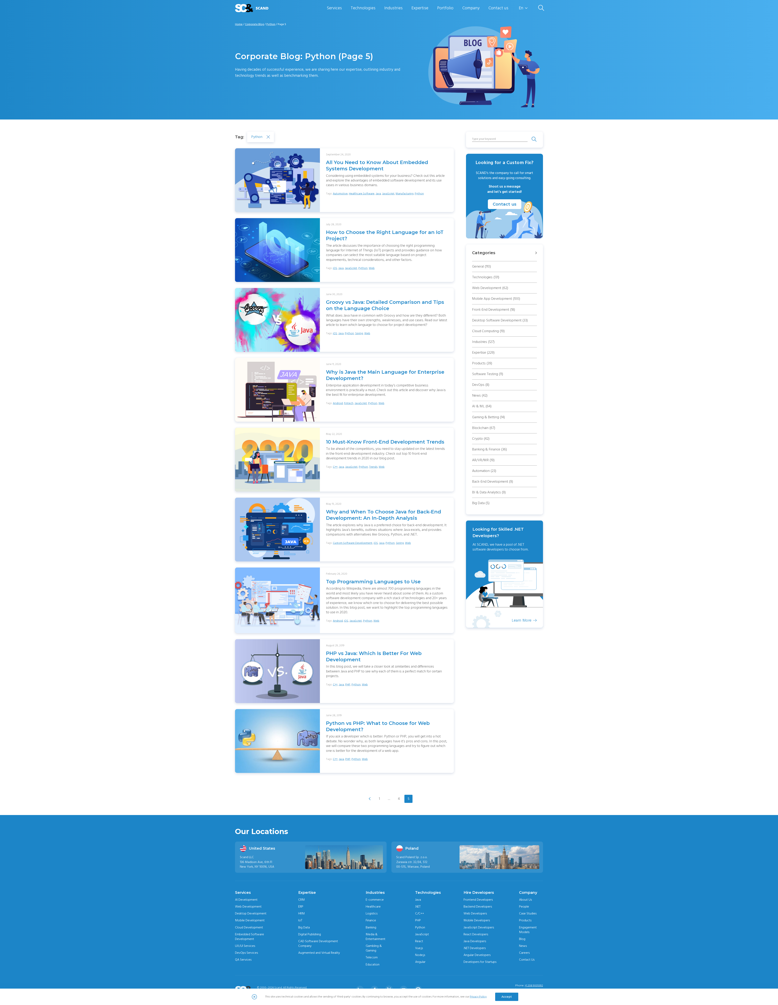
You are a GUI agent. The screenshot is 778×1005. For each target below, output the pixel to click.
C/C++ (419, 913)
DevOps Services (246, 953)
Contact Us (526, 959)
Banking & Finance (489, 449)
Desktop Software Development (500, 320)
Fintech (348, 403)
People (524, 906)
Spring (359, 333)
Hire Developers (479, 892)
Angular (420, 962)
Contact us (498, 8)
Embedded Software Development (249, 936)
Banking (371, 927)
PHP (347, 685)
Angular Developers (477, 955)
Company (471, 8)
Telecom (372, 957)
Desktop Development (250, 913)
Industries (393, 8)
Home (239, 24)
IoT (300, 920)
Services (334, 8)
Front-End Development (493, 309)
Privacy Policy (478, 997)
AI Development (246, 899)
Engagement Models (528, 929)
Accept (506, 997)
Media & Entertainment (375, 936)
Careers (524, 953)
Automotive (340, 194)
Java (378, 194)
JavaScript (388, 194)
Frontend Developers (478, 899)
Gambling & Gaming (374, 948)
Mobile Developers (477, 920)
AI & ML (482, 406)
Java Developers (475, 941)
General (481, 266)
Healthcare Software (361, 194)
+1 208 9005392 (534, 986)
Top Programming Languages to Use (373, 582)
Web (372, 268)
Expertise (419, 8)
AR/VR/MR (483, 460)
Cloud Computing (488, 331)
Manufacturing (405, 194)
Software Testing (487, 374)
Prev (369, 799)
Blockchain (483, 427)
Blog (522, 939)
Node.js (420, 955)
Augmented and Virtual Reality (319, 953)
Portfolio (445, 8)
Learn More (522, 620)
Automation (484, 470)
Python (270, 24)
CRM (301, 899)
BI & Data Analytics (489, 492)
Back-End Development (492, 481)
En (521, 8)
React (419, 941)
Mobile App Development (496, 298)
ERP (300, 906)
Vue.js (419, 948)
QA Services (243, 959)
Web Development (490, 287)
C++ (335, 467)
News (479, 395)
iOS (335, 268)
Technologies (363, 8)
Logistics (371, 913)
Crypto (480, 438)
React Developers (476, 934)
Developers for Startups (480, 962)
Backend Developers (478, 906)
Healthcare (373, 906)
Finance (371, 920)
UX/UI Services (245, 946)
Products (482, 363)
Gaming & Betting (488, 417)
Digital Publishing (309, 934)
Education (372, 964)
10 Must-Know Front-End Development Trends (385, 442)
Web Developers (475, 913)
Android (338, 403)
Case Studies (527, 913)
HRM (301, 913)
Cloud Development (249, 927)
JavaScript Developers (479, 927)
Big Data (480, 503)
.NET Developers (475, 948)
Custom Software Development (352, 543)
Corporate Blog (254, 24)
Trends (373, 467)
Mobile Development (250, 920)
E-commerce (375, 899)
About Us (525, 899)
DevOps (480, 384)
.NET (418, 906)
